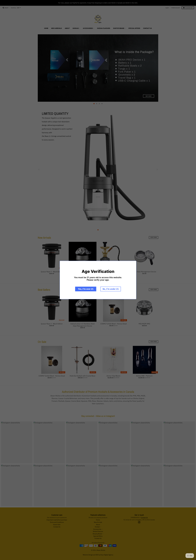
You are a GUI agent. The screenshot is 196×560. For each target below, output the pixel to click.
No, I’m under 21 (111, 289)
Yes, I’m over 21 (85, 289)
